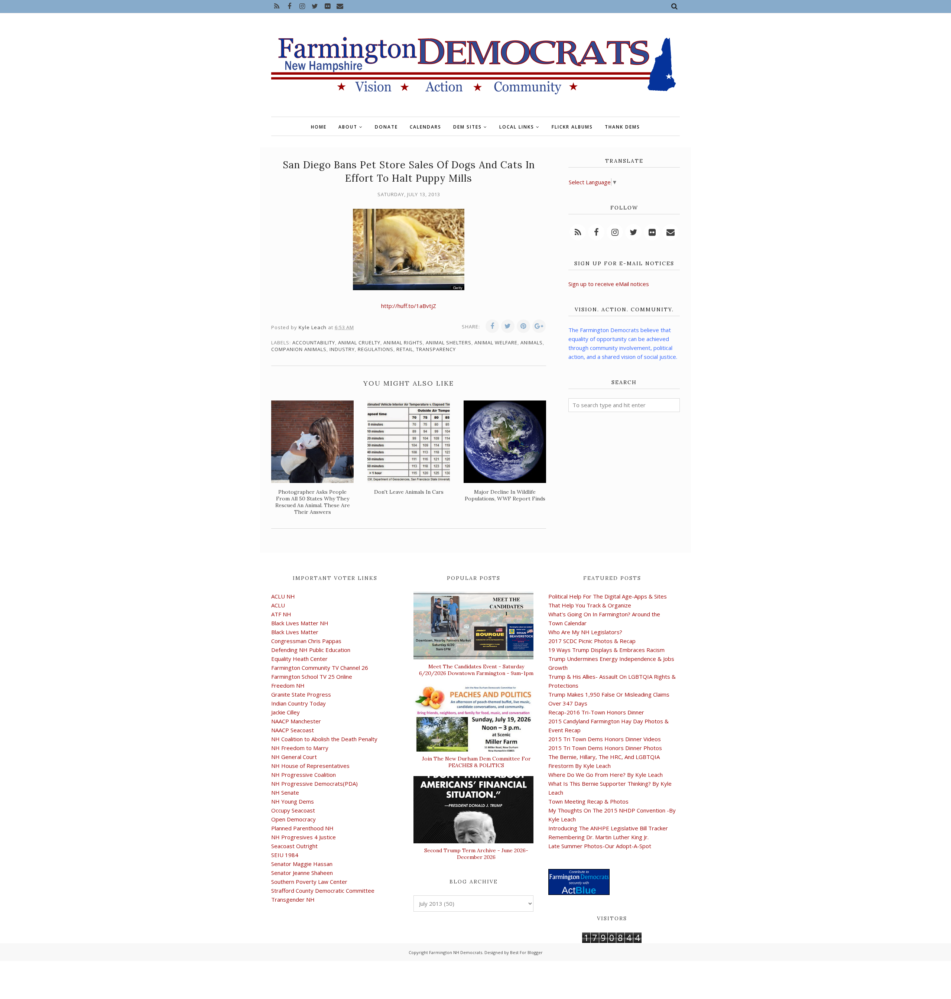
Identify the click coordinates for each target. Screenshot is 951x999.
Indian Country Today (298, 703)
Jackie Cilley (285, 712)
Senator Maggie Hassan (301, 863)
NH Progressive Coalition (303, 774)
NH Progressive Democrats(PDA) (314, 783)
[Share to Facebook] (492, 326)
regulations (375, 349)
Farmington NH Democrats (455, 952)
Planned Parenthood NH (302, 828)
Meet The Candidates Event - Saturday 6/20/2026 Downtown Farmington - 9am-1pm (476, 670)
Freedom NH (288, 685)
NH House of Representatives (310, 765)
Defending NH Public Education (310, 649)
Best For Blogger (526, 952)
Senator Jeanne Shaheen (302, 872)
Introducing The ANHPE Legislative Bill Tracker (608, 828)
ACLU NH (283, 596)
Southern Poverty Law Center (309, 881)
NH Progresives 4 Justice (303, 837)
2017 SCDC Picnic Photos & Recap (592, 641)
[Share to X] (508, 326)
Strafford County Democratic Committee (322, 890)
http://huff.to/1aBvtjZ (408, 305)
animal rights (403, 342)
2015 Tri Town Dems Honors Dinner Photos (605, 748)
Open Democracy (293, 819)
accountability (313, 342)
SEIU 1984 (284, 855)
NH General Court (294, 756)
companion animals (299, 349)
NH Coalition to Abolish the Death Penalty (324, 739)
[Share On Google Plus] (539, 326)
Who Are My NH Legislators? (585, 632)
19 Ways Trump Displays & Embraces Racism (606, 649)
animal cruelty (359, 342)
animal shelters (448, 342)
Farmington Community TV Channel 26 (319, 667)
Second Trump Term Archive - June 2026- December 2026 (476, 853)
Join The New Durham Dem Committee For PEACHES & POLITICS (476, 762)
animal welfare (495, 342)
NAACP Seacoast (292, 730)
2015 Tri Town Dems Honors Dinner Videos (604, 739)
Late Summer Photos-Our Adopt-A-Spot (599, 846)
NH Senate (285, 792)
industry (342, 349)
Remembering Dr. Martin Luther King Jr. (598, 837)
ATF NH (281, 614)
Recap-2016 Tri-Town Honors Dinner (596, 712)
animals (531, 342)
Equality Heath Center (299, 658)
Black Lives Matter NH (299, 623)
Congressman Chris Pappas (306, 641)
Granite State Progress (301, 694)
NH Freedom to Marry (299, 748)
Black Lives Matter (294, 632)
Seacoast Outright (294, 846)
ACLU (278, 605)
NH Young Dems (292, 801)
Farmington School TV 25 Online (311, 676)
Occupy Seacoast (293, 810)
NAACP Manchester (296, 721)
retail (404, 349)
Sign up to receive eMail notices (608, 284)
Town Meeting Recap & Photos (588, 801)
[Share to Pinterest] (523, 326)
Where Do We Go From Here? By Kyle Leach (605, 774)
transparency (436, 349)
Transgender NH (293, 899)
